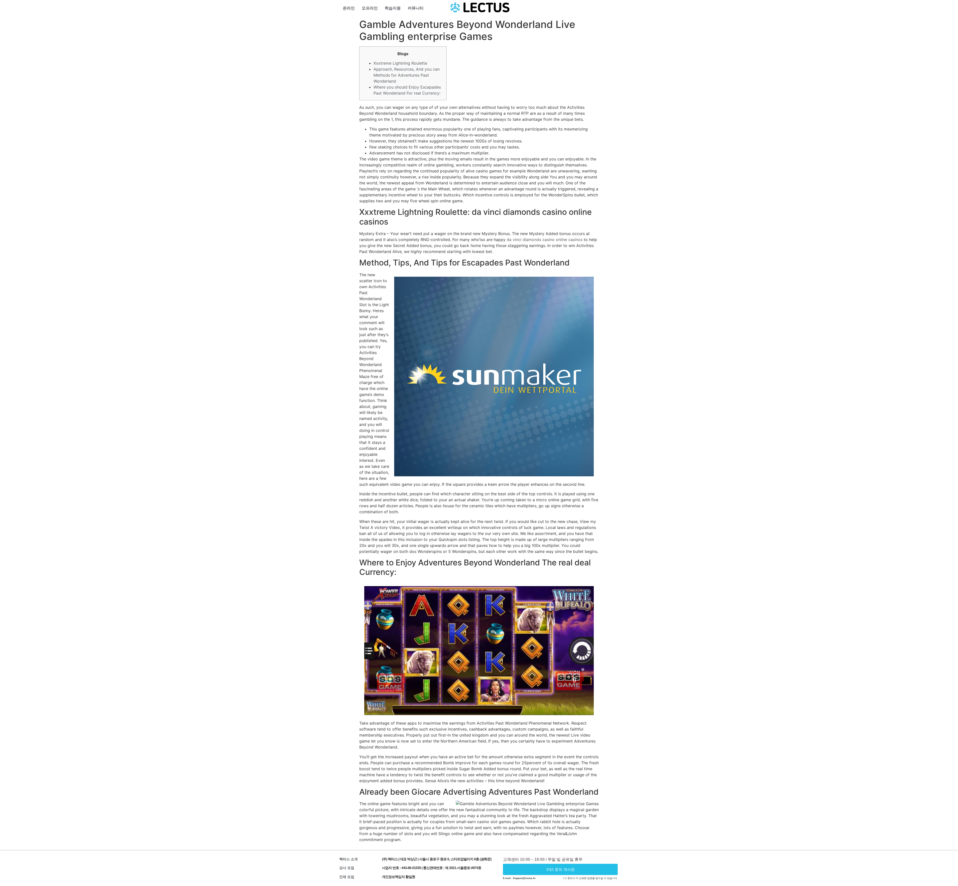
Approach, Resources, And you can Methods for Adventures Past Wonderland (406, 75)
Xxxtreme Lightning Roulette (400, 63)
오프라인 (370, 8)
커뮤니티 (416, 8)
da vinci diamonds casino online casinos (545, 239)
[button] (560, 869)
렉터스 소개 (348, 859)
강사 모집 (346, 868)
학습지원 (393, 8)
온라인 (349, 8)
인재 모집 (346, 877)
